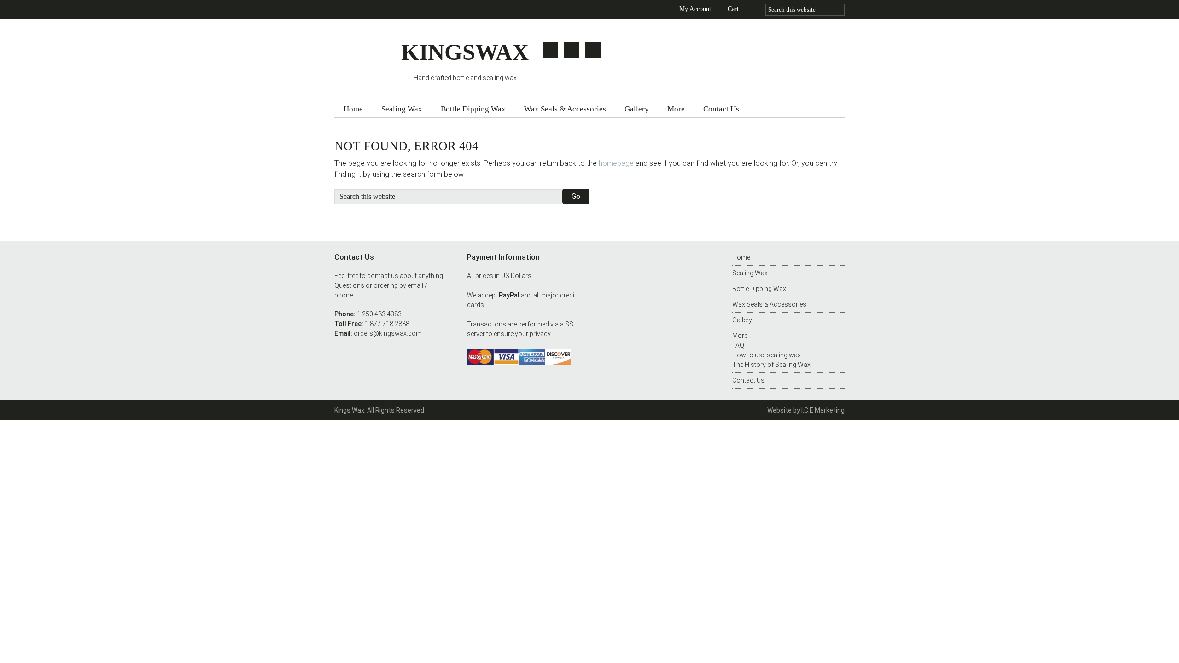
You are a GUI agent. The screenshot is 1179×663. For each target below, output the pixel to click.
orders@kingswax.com (388, 333)
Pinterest (593, 50)
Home (741, 257)
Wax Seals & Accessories (769, 304)
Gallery (742, 320)
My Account (695, 9)
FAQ (738, 345)
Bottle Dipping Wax (759, 288)
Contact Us (748, 380)
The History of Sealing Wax (771, 364)
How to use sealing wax (766, 355)
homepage (616, 163)
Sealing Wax (750, 273)
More (739, 335)
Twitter (550, 50)
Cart (733, 9)
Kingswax (367, 56)
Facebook (571, 50)
